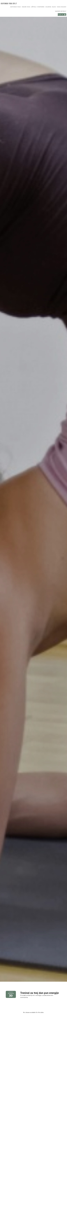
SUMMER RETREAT (60, 11)
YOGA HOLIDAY (61, 6)
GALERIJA (48, 6)
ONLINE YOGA (26, 6)
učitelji (33, 6)
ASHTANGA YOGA (15, 6)
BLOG (54, 6)
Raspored (40, 6)
